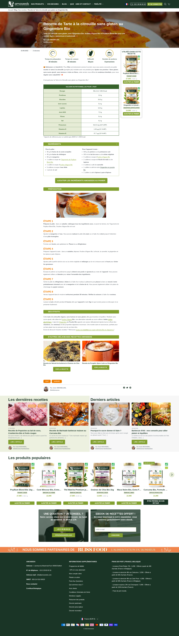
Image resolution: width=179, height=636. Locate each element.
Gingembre (63, 322)
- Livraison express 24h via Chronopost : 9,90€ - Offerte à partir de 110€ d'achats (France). (131, 586)
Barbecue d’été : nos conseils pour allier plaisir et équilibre (150, 432)
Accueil (10, 10)
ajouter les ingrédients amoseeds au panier (81, 180)
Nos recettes (22, 10)
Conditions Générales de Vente (79, 592)
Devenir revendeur (75, 610)
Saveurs (57, 381)
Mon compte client (75, 573)
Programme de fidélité (76, 566)
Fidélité (98, 4)
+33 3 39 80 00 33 (140, 4)
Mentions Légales (75, 596)
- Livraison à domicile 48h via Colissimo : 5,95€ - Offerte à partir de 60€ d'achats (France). (131, 574)
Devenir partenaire (75, 603)
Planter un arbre (74, 577)
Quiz (72, 4)
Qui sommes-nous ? (76, 585)
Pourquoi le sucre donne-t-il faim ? (106, 431)
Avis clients (73, 588)
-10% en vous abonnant (77, 570)
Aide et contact (83, 4)
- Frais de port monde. (119, 591)
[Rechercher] (165, 4)
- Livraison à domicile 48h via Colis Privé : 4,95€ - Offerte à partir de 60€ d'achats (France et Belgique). (131, 580)
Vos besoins (53, 4)
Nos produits (37, 4)
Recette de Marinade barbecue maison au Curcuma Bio (67, 432)
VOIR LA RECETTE (61, 369)
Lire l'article (16, 442)
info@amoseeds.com (63, 535)
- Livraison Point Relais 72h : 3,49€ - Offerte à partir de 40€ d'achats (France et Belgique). (131, 567)
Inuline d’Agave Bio (66, 165)
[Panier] (169, 4)
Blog (64, 4)
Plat (47, 381)
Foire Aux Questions (76, 581)
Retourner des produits (77, 599)
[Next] (171, 474)
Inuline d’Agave (67, 319)
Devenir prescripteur (76, 607)
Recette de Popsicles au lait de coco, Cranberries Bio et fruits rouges (24, 432)
